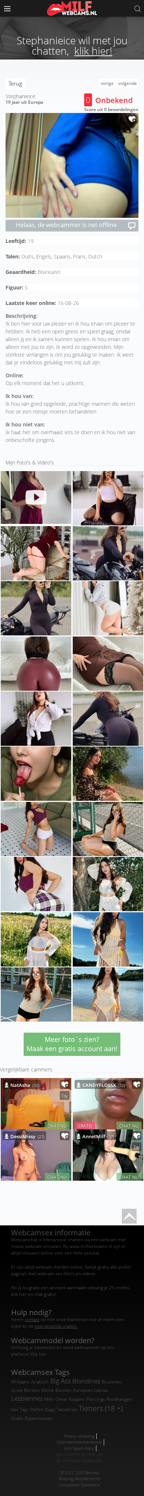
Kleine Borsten (57, 1390)
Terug (15, 83)
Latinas (101, 1390)
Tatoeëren (66, 1409)
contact (32, 1319)
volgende (127, 83)
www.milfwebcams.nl (90, 1246)
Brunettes (112, 1382)
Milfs (49, 1399)
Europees (83, 1390)
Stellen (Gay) (42, 1409)
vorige (107, 83)
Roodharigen (119, 1399)
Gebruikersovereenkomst (79, 1442)
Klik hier (39, 1354)
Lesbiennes (27, 1398)
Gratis (17, 1418)
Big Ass (60, 1380)
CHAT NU (57, 1126)
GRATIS (84, 1126)
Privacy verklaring (79, 1436)
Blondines (86, 1381)
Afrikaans (20, 1382)
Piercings (95, 1399)
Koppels (77, 1399)
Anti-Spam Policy (79, 1448)
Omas (61, 1399)
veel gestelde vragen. (56, 1326)
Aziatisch (40, 1382)
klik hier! (93, 51)
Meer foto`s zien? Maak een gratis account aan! (72, 1044)
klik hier (19, 1294)
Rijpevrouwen (38, 1418)
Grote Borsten (25, 1390)
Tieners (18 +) (101, 1408)
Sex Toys (19, 1409)
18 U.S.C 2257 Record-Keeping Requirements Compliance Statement (79, 1479)
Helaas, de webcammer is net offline (66, 225)
